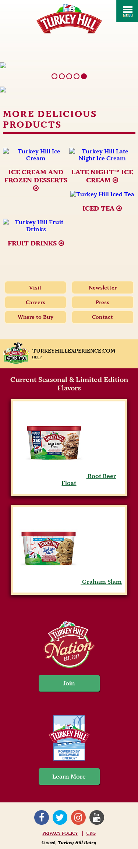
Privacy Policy (60, 833)
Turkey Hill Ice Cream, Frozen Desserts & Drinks (69, 18)
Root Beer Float (88, 480)
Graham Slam (101, 581)
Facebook (41, 817)
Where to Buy (35, 317)
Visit (35, 287)
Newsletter (103, 287)
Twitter (60, 817)
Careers (35, 302)
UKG (91, 833)
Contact (102, 317)
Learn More (69, 776)
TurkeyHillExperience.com (74, 350)
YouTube (96, 817)
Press (102, 302)
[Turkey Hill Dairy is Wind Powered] (69, 738)
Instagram (78, 817)
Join (69, 683)
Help (37, 357)
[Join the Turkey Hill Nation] (69, 665)
